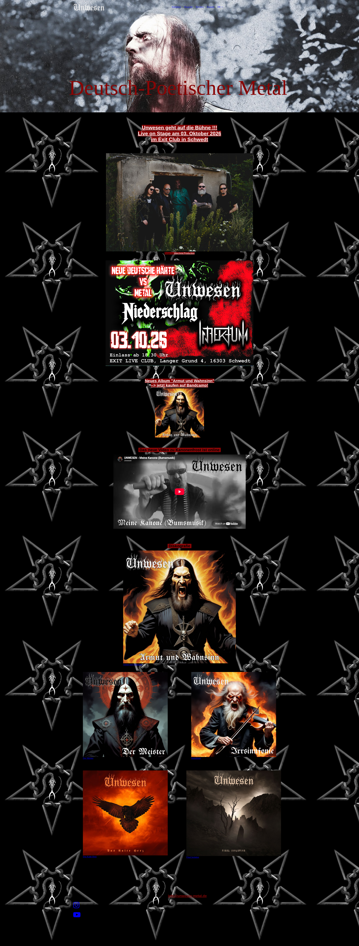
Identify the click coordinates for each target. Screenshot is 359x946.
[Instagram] (76, 905)
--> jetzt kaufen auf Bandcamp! (179, 385)
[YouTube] (76, 915)
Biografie (188, 7)
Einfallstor (176, 7)
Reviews (200, 7)
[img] (89, 7)
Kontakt (210, 7)
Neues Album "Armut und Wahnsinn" (179, 381)
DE (219, 7)
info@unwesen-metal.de (187, 896)
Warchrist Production (184, 253)
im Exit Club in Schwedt (179, 139)
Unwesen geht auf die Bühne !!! (179, 127)
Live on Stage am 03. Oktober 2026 (179, 133)
